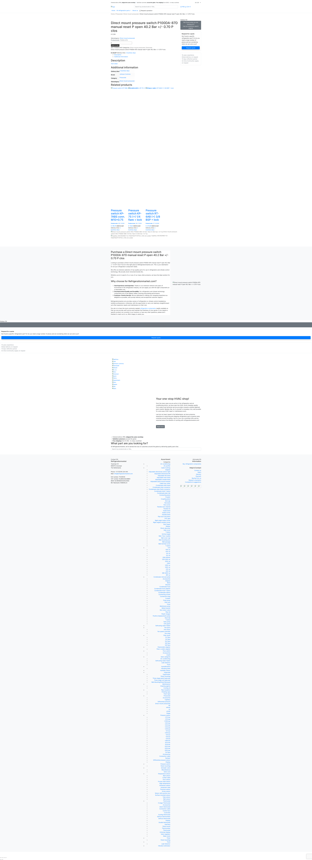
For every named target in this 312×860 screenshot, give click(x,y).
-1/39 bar (167, 729)
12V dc (168, 555)
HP (169, 705)
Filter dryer (166, 635)
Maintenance (166, 684)
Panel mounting (165, 676)
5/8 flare (167, 645)
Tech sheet (114, 63)
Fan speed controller (164, 631)
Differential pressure (164, 701)
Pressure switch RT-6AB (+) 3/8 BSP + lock (153, 215)
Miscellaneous (166, 770)
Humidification (165, 666)
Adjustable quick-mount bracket (160, 481)
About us (135, 10)
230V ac (167, 565)
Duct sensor (166, 779)
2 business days (131, 53)
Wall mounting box (164, 540)
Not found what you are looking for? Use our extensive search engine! (190, 25)
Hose (168, 604)
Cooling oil (167, 688)
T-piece (168, 532)
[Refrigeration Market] (113, 6)
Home (113, 10)
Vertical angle (166, 534)
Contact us (197, 470)
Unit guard (167, 623)
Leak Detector (165, 662)
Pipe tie (168, 612)
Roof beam (166, 524)
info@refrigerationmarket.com (123, 473)
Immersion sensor (164, 785)
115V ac (168, 551)
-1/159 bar (167, 721)
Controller (167, 812)
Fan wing (167, 633)
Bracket (168, 585)
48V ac (168, 575)
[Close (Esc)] (5, 857)
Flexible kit (167, 509)
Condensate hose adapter (162, 588)
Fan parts (167, 627)
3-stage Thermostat (164, 803)
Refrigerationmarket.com (118, 854)
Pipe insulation (165, 690)
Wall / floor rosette (164, 536)
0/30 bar (167, 748)
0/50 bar (167, 750)
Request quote (190, 48)
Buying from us (196, 478)
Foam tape (167, 694)
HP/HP (168, 707)
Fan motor (167, 629)
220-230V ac (166, 559)
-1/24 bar (167, 725)
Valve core (167, 772)
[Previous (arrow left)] (0, 859)
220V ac (167, 561)
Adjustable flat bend (164, 475)
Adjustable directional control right (159, 472)
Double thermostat (164, 822)
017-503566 (152, 223)
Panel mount (166, 826)
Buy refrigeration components (192, 464)
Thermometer (166, 828)
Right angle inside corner (162, 520)
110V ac (168, 549)
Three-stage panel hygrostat (161, 678)
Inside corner (166, 512)
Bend (168, 583)
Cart (188, 6)
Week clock (166, 836)
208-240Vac (166, 557)
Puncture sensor (165, 789)
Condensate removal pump (162, 577)
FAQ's (199, 472)
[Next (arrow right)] (2, 859)
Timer (168, 838)
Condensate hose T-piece (162, 590)
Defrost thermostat (164, 818)
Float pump (166, 600)
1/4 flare (167, 639)
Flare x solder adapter (163, 649)
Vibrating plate (165, 668)
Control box (166, 811)
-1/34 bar (167, 727)
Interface (167, 824)
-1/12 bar (167, 717)
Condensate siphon (164, 592)
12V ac (168, 553)
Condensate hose (164, 586)
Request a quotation (195, 480)
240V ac (167, 567)
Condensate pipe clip (163, 493)
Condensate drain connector (161, 487)
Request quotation (146, 10)
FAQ (183, 6)
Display (168, 762)
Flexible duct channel (163, 507)
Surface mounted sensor (162, 795)
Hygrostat (167, 672)
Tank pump (166, 622)
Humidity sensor (165, 670)
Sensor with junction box (162, 793)
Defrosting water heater (163, 625)
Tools (168, 664)
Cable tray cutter (165, 483)
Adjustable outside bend (162, 479)
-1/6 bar (167, 735)
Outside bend (166, 514)
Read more (160, 426)
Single (168, 713)
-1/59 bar (167, 733)
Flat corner (167, 505)
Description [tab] (117, 55)
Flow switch (166, 651)
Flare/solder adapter (164, 647)
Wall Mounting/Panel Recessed (160, 682)
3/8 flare (167, 643)
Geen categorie (165, 657)
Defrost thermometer (163, 816)
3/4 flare (167, 641)
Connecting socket (164, 594)
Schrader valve (165, 768)
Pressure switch (165, 764)
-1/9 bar (167, 738)
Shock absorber (165, 528)
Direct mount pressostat (131, 14)
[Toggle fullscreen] (2, 857)
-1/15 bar (167, 719)
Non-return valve (165, 610)
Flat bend (167, 503)
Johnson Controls (125, 74)
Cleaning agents (165, 686)
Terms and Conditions (131, 854)
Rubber (168, 526)
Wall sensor (166, 799)
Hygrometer (166, 674)
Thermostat (166, 801)
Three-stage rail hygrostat (162, 680)
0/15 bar (167, 742)
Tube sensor (166, 797)
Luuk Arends (198, 854)
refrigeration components (148, 308)
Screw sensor (166, 791)
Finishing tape (166, 692)
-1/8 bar (167, 736)
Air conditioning (165, 464)
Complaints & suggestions (193, 482)
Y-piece (168, 546)
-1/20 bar (167, 723)
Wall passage (166, 542)
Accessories (166, 579)
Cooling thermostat (164, 814)
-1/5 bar (167, 731)
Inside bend (166, 510)
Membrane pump (165, 606)
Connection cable (164, 756)
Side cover (167, 530)
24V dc (168, 571)
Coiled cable (166, 777)
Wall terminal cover (164, 544)
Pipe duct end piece (164, 516)
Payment (198, 476)
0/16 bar (167, 744)
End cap (167, 501)
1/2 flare (167, 637)
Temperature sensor (164, 774)
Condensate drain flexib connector (159, 489)
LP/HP (168, 711)
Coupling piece (165, 499)
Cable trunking (165, 468)
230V (168, 563)
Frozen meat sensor (164, 781)
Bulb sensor (166, 775)
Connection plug (165, 596)
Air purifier (167, 466)
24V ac (168, 569)
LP (169, 709)
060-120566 (117, 223)
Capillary (167, 699)
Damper (167, 758)
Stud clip (167, 618)
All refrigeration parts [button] (123, 10)
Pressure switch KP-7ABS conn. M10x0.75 (118, 215)
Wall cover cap (165, 538)
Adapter (167, 470)
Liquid (168, 655)
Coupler (167, 497)
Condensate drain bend (163, 485)
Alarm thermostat (164, 807)
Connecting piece (164, 495)
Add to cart (115, 45)
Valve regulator (165, 834)
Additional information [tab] (121, 56)
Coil (169, 547)
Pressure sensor (165, 715)
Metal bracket (166, 608)
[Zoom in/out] (0, 857)
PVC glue (167, 518)
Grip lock (167, 602)
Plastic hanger (166, 614)
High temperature (164, 783)
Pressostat (119, 14)
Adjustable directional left (162, 473)
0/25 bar (167, 746)
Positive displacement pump (161, 616)
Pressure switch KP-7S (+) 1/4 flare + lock (135, 215)
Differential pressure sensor (161, 760)
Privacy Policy (140, 854)
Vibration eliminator (164, 846)
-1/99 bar (167, 740)
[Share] (4, 857)
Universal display (165, 832)
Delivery (198, 474)
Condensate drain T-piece (162, 491)
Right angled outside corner (161, 522)
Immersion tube (165, 787)
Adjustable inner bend (163, 477)
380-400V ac (166, 573)
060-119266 (135, 223)
